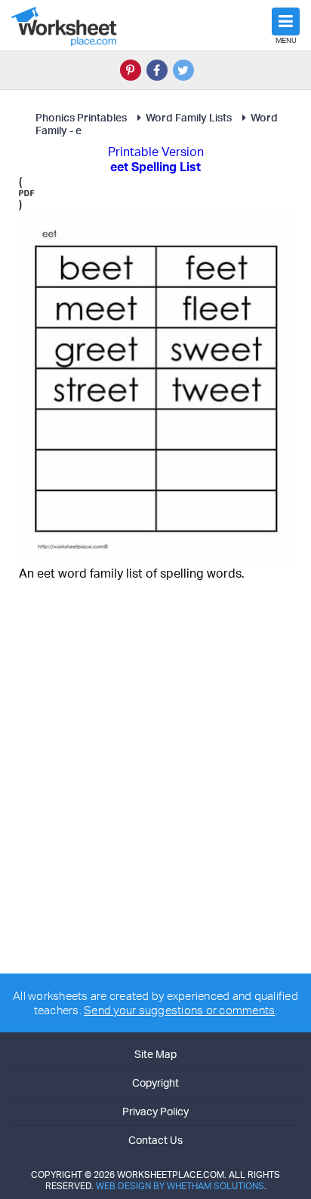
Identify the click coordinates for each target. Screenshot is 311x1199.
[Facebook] (157, 70)
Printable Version (156, 151)
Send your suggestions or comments (179, 1010)
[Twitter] (183, 70)
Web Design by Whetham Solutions (180, 1185)
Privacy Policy (155, 1111)
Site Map (155, 1053)
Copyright (155, 1082)
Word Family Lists (189, 117)
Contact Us (155, 1139)
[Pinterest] (130, 70)
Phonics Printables (81, 117)
